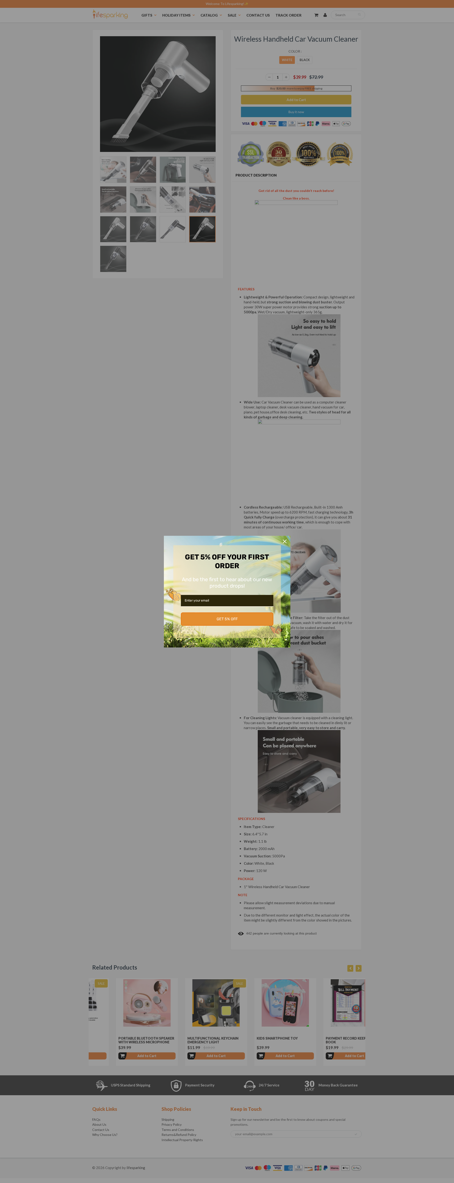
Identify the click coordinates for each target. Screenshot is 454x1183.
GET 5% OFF (227, 619)
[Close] (284, 541)
